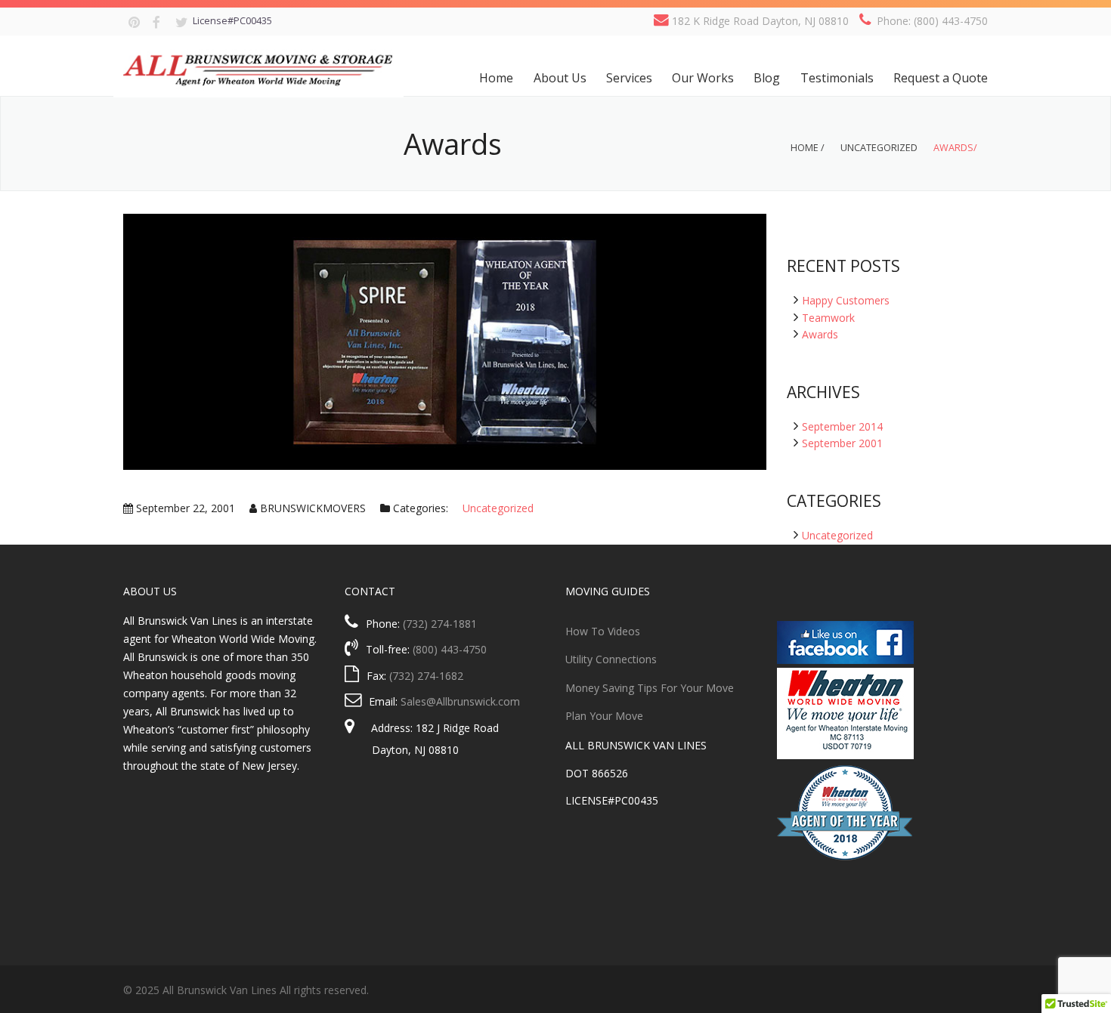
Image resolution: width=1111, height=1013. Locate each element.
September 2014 (842, 426)
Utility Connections (611, 659)
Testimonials (837, 77)
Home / (808, 147)
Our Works (703, 77)
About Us (560, 77)
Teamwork (828, 317)
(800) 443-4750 (450, 649)
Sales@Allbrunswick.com (460, 701)
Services (629, 77)
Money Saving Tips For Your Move (649, 688)
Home (496, 77)
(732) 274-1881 (440, 623)
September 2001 (842, 443)
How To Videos (602, 631)
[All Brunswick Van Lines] (258, 67)
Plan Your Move (604, 716)
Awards (820, 334)
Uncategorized (879, 147)
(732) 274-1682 (426, 676)
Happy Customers (846, 300)
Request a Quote (940, 77)
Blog (767, 77)
